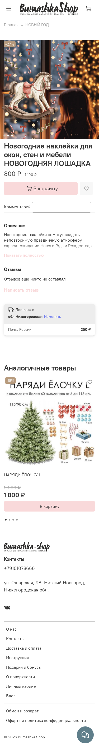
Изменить (52, 316)
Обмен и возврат (22, 710)
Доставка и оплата (23, 648)
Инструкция (17, 657)
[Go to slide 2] (8, 135)
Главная (11, 24)
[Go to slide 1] (4, 135)
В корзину (49, 506)
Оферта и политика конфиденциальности (46, 720)
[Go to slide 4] (17, 520)
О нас (11, 629)
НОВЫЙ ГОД (37, 24)
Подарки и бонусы (23, 667)
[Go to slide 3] (11, 135)
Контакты (15, 638)
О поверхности (20, 676)
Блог (10, 695)
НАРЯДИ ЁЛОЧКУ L (22, 474)
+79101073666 (19, 568)
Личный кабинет (22, 686)
